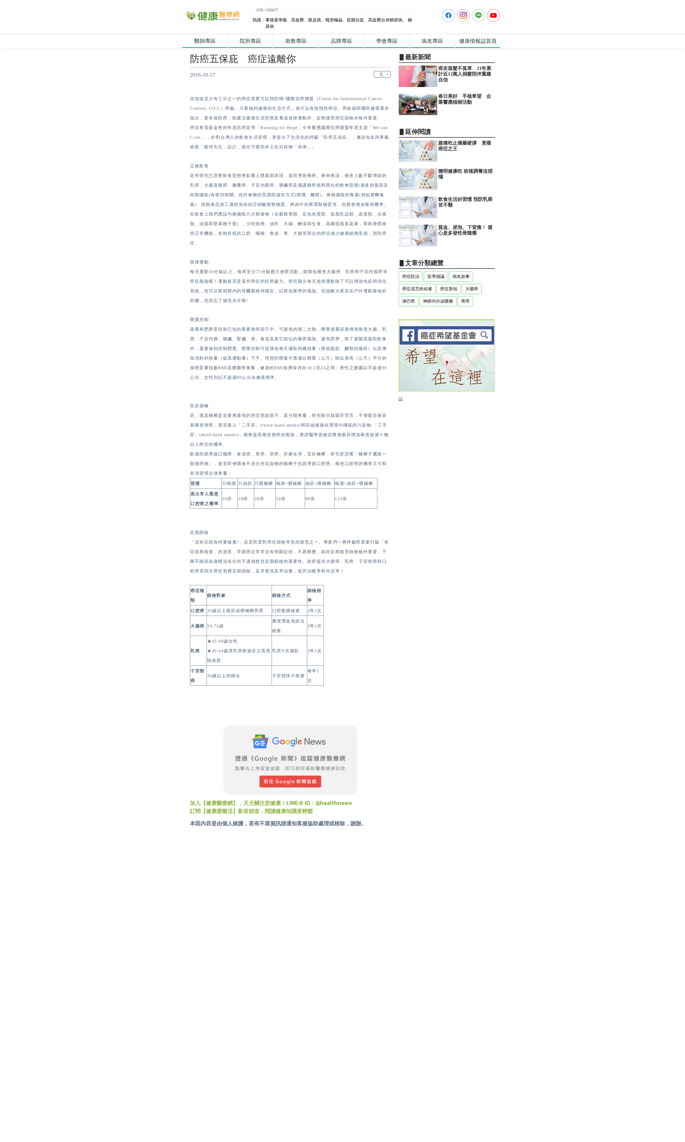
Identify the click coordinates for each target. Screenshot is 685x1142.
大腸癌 (471, 288)
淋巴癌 (408, 301)
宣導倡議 (435, 276)
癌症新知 (448, 288)
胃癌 (465, 301)
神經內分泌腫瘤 (438, 301)
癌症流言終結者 (417, 288)
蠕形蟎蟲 (333, 19)
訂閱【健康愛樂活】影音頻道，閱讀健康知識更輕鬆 (251, 811)
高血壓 (297, 19)
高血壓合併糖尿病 (385, 19)
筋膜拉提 (355, 19)
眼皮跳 (314, 19)
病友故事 (461, 276)
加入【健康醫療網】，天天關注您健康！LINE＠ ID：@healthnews (271, 803)
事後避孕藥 (276, 19)
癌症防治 (410, 276)
